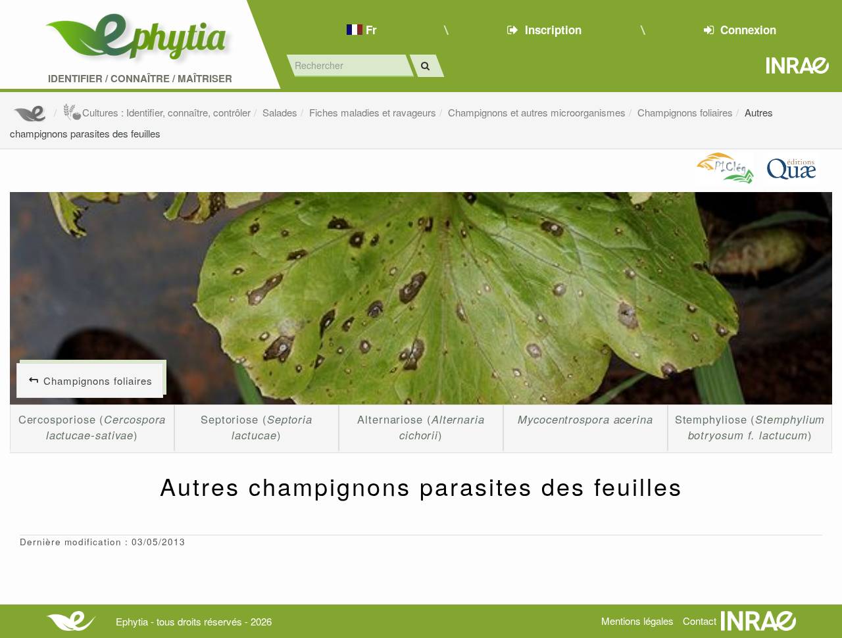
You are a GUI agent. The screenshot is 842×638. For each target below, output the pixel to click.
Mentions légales (637, 620)
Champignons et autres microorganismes (537, 112)
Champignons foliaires (685, 112)
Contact (699, 620)
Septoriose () (256, 427)
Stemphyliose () (750, 427)
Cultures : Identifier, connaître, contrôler (166, 112)
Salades (279, 112)
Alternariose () (421, 427)
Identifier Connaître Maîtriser (140, 79)
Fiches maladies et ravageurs (372, 112)
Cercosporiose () (92, 427)
